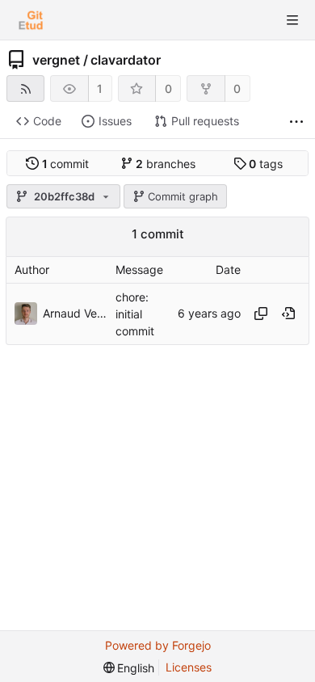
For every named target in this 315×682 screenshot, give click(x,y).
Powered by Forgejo (158, 645)
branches (165, 163)
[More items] (296, 121)
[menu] (129, 668)
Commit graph (183, 196)
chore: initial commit (135, 314)
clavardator (125, 60)
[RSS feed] (25, 88)
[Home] (30, 20)
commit (66, 163)
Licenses (189, 667)
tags (266, 163)
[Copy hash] (261, 313)
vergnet (56, 60)
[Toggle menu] (292, 20)
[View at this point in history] (288, 313)
